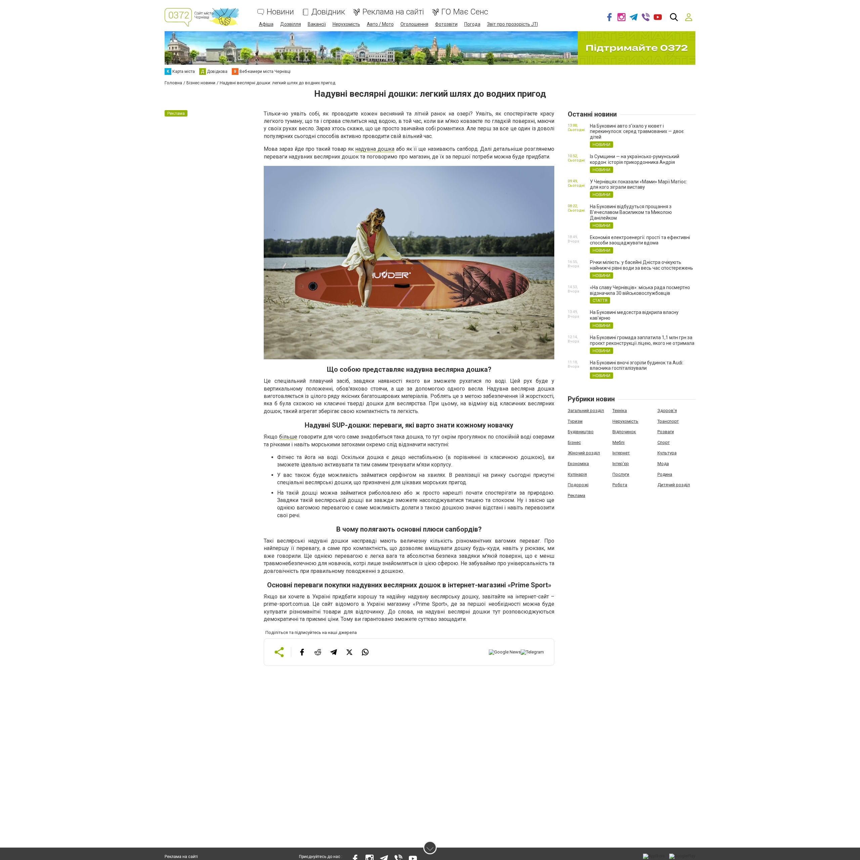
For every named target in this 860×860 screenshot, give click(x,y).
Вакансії (317, 24)
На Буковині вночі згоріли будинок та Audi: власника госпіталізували (636, 365)
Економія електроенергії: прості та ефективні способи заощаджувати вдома (640, 240)
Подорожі (578, 484)
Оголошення (414, 24)
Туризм (575, 421)
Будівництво (581, 431)
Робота (619, 484)
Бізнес (574, 442)
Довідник (328, 11)
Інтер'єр (620, 463)
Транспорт (668, 421)
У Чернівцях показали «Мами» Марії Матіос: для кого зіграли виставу (638, 184)
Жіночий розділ (584, 452)
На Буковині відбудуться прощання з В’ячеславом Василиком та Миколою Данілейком (631, 212)
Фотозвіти (446, 24)
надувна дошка (374, 149)
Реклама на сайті (393, 11)
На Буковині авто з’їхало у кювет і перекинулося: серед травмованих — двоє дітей (637, 131)
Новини (280, 11)
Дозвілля (290, 24)
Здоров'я (667, 410)
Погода (472, 24)
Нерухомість (346, 24)
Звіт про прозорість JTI (512, 24)
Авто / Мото (380, 24)
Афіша (266, 24)
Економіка (578, 463)
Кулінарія (577, 474)
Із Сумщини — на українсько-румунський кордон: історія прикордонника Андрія (634, 159)
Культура (667, 452)
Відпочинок (624, 431)
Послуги (620, 474)
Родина (664, 474)
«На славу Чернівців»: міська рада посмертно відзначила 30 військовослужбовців (640, 290)
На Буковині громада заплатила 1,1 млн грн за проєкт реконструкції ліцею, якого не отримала (642, 340)
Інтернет (621, 452)
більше (288, 437)
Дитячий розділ (673, 484)
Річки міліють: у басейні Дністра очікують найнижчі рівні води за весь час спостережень (641, 265)
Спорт (663, 442)
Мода (663, 463)
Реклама (576, 495)
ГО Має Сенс (464, 11)
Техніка (619, 410)
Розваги (665, 431)
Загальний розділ (586, 410)
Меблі (618, 442)
